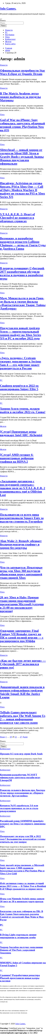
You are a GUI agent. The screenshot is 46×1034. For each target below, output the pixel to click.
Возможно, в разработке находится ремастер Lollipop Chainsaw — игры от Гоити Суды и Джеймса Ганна (23, 243)
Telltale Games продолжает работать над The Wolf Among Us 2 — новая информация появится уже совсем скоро (22, 717)
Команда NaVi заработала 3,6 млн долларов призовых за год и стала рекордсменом (19, 808)
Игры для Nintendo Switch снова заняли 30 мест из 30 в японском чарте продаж (22, 900)
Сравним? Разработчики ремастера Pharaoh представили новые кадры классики (20, 978)
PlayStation (9, 35)
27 (21, 737)
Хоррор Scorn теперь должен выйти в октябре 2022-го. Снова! (22, 410)
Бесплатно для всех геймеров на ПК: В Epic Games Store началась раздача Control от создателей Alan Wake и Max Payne (22, 915)
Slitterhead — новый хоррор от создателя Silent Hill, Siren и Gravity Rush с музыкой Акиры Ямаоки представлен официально (22, 156)
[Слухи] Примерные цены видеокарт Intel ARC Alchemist (21, 433)
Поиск (3, 20)
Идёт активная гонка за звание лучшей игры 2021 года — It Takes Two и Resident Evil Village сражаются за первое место (23, 886)
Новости (9, 30)
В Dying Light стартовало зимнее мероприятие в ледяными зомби (18, 936)
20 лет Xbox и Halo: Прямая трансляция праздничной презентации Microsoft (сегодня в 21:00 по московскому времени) (22, 604)
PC (6, 32)
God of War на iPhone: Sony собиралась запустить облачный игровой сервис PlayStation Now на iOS (22, 125)
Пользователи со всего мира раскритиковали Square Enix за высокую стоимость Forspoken (22, 518)
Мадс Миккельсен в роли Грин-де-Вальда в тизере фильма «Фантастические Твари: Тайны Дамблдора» (22, 303)
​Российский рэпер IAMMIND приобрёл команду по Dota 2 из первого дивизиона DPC (22, 824)
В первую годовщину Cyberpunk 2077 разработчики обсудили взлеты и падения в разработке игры (22, 273)
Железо (8, 41)
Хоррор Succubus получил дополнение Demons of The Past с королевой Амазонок (21, 950)
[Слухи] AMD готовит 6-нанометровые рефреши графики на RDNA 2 (17, 458)
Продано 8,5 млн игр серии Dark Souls (21, 753)
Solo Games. (8, 8)
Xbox (7, 37)
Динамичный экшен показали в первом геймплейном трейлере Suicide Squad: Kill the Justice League (22, 692)
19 (11, 737)
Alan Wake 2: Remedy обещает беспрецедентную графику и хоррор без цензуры (21, 544)
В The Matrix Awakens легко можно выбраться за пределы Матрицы (20, 97)
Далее (25, 737)
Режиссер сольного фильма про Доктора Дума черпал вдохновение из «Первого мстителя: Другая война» (22, 793)
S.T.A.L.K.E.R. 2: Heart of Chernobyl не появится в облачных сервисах (17, 218)
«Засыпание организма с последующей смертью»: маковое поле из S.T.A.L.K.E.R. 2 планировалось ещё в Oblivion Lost (22, 488)
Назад (2, 737)
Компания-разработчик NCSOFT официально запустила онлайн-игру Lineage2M (20, 777)
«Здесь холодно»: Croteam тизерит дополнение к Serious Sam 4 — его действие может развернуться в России (20, 363)
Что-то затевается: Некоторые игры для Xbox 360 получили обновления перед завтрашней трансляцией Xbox (21, 572)
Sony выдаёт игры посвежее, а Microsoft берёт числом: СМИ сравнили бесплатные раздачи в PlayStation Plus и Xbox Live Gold (22, 869)
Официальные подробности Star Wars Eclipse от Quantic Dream (22, 72)
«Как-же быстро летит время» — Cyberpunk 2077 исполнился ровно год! (23, 664)
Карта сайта (10, 44)
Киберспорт (10, 39)
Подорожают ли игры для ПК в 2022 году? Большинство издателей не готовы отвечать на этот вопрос (22, 839)
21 (16, 737)
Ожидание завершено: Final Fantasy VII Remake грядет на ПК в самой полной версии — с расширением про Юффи (21, 636)
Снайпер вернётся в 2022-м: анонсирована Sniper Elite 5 (19, 387)
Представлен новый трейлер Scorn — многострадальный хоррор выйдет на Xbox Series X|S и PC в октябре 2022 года (20, 333)
